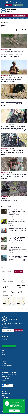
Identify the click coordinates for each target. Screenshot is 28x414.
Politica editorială (6, 376)
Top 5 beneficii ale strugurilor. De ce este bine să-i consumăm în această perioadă (17, 221)
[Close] (23, 400)
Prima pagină (3, 22)
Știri (7, 49)
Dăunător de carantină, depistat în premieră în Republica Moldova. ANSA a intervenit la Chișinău (16, 239)
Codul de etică (5, 378)
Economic (4, 359)
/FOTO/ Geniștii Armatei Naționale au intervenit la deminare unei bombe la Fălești (12, 152)
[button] (13, 29)
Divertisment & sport (7, 365)
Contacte (4, 391)
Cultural (4, 363)
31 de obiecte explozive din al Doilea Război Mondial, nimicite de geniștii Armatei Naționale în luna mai (12, 54)
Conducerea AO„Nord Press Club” (10, 374)
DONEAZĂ (14, 410)
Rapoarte (4, 380)
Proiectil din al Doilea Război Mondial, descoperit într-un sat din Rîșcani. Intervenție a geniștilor (12, 79)
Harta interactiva (6, 393)
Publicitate (4, 342)
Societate (3, 49)
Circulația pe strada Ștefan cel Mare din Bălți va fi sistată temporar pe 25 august (16, 230)
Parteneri (4, 341)
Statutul (4, 382)
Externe (4, 358)
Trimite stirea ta (5, 397)
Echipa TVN (4, 339)
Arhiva (3, 395)
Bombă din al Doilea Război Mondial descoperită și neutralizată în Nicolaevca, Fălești (13, 103)
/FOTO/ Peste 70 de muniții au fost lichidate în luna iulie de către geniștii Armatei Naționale (14, 176)
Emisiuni (4, 367)
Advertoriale (5, 368)
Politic (3, 356)
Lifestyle (4, 361)
